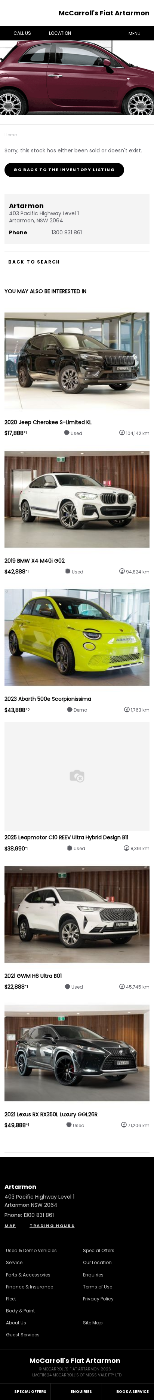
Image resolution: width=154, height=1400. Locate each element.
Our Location (97, 1262)
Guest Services (23, 1334)
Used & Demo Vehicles (31, 1250)
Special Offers (98, 1250)
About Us (16, 1323)
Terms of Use (97, 1287)
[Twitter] (10, 133)
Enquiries (93, 1275)
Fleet (11, 1299)
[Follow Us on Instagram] (57, 1165)
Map (10, 1226)
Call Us (22, 33)
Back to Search (34, 262)
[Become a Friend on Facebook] (97, 1165)
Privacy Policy (98, 1299)
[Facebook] (3, 133)
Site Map (92, 1323)
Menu (135, 33)
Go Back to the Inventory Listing (64, 170)
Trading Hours (52, 1226)
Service (14, 1262)
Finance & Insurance (29, 1287)
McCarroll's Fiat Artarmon (104, 13)
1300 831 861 (67, 232)
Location (60, 33)
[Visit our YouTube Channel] (77, 1165)
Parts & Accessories (28, 1275)
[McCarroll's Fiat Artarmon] (12, 13)
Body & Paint (20, 1311)
